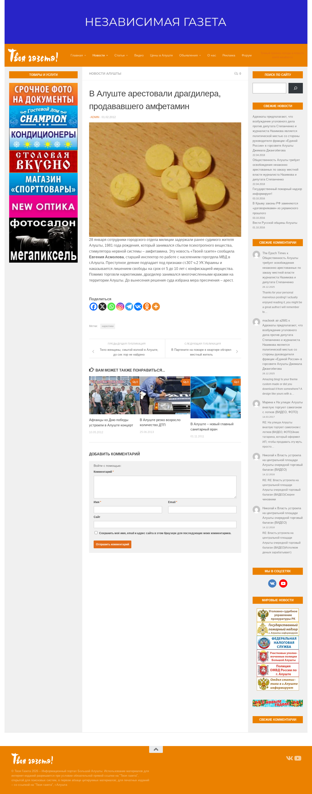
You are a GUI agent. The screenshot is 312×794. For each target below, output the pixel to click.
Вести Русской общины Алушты (275, 222)
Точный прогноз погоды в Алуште (282, 53)
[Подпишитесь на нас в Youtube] (297, 758)
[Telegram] (129, 307)
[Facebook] (94, 307)
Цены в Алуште (161, 55)
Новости (99, 55)
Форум (247, 55)
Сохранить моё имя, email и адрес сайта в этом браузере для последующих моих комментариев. (165, 533)
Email (172, 502)
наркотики (108, 326)
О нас (211, 55)
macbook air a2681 (275, 320)
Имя (97, 502)
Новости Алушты (105, 73)
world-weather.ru (282, 57)
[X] (102, 307)
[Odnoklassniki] (147, 307)
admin (94, 117)
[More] (156, 307)
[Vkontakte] (138, 307)
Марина (267, 402)
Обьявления (188, 55)
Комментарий (104, 471)
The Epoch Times (274, 253)
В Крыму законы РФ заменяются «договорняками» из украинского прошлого (275, 208)
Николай (268, 455)
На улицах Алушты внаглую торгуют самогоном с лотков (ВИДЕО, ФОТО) (282, 407)
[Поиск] (295, 88)
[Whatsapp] (111, 307)
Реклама (228, 55)
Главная (77, 55)
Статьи (119, 55)
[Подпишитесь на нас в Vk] (289, 758)
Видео (139, 55)
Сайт (97, 517)
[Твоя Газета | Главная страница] (33, 55)
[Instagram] (120, 307)
